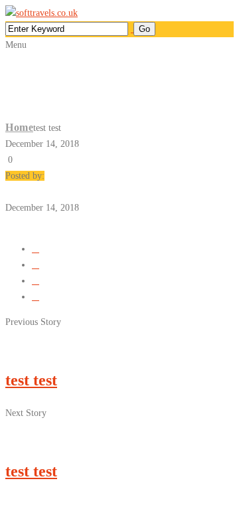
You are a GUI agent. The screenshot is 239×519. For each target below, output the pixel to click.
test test (31, 380)
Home (19, 127)
